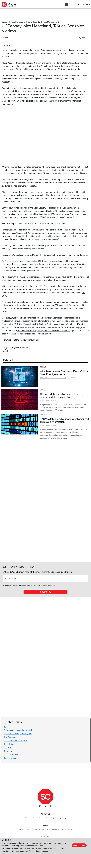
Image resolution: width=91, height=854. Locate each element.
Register (86, 4)
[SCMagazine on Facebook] (40, 806)
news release (57, 261)
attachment (74, 208)
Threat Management (18, 22)
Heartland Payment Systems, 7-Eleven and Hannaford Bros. (43, 330)
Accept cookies (79, 845)
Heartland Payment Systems (30, 69)
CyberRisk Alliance (38, 818)
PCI (83, 292)
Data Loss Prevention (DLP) (16, 740)
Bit (5, 726)
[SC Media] (9, 4)
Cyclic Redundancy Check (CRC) (18, 733)
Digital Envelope (11, 758)
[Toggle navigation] (66, 4)
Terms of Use (41, 585)
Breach (5, 22)
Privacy (64, 818)
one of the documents (23, 88)
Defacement (9, 751)
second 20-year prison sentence (46, 327)
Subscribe (45, 592)
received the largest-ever (55, 53)
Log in (77, 4)
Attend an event (44, 829)
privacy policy (22, 851)
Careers (57, 818)
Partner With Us (68, 829)
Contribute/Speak (32, 829)
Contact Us (49, 818)
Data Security (34, 22)
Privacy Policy (51, 585)
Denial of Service (11, 754)
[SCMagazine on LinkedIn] (51, 806)
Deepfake (8, 747)
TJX (48, 69)
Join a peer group (56, 829)
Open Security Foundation (67, 88)
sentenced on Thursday (37, 318)
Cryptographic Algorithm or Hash (18, 730)
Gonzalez (26, 53)
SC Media (28, 818)
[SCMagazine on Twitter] (45, 806)
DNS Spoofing (10, 737)
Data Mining (9, 744)
